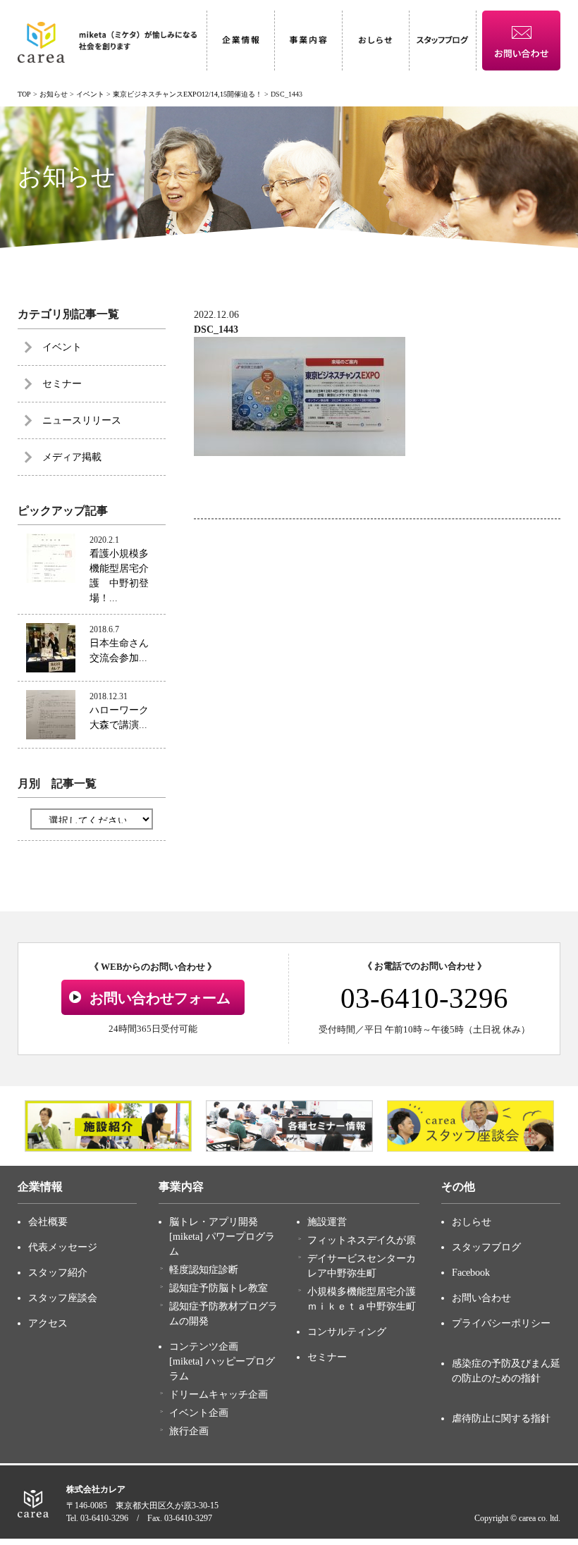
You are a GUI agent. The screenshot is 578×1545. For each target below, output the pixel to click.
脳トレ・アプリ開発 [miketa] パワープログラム (222, 1237)
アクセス (48, 1323)
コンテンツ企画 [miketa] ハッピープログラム (222, 1361)
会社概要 (48, 1222)
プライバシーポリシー (501, 1323)
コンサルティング (346, 1332)
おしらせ (471, 1222)
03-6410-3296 (424, 998)
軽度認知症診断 (203, 1269)
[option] (108, 1126)
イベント (62, 347)
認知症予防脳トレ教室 (218, 1288)
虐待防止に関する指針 (501, 1418)
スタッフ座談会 (62, 1298)
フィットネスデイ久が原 (361, 1240)
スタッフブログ (486, 1247)
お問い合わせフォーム (160, 998)
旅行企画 (189, 1431)
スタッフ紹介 (57, 1272)
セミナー (62, 383)
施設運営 (327, 1222)
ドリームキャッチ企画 (218, 1394)
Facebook (471, 1272)
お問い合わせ (481, 1298)
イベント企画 (198, 1413)
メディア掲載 (72, 457)
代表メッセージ (62, 1247)
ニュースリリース (81, 420)
